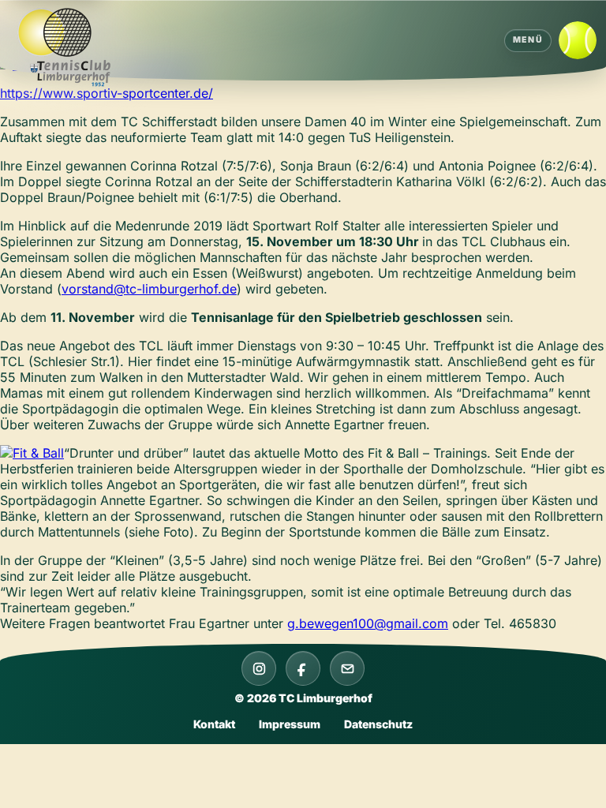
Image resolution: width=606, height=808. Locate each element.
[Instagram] (258, 668)
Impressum (289, 724)
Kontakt (214, 724)
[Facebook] (303, 668)
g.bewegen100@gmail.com (367, 623)
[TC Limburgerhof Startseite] (71, 48)
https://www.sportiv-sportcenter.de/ (106, 93)
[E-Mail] (347, 668)
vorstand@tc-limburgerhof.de (149, 289)
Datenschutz (378, 724)
